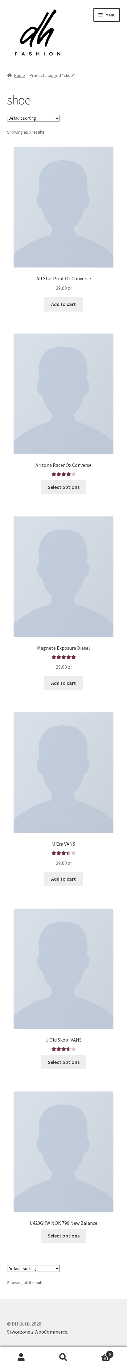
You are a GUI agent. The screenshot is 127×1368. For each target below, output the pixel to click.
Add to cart (63, 304)
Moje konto (21, 1357)
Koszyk (98, 1352)
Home (19, 75)
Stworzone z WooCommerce (37, 1332)
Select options (64, 487)
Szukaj (63, 1357)
